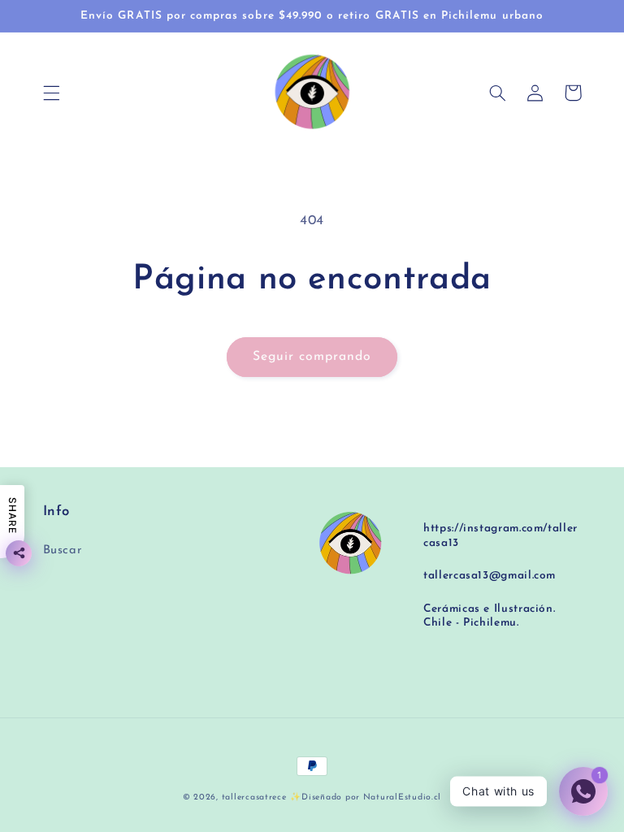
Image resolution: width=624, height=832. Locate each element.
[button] (51, 92)
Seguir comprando (312, 356)
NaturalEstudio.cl (402, 797)
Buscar (63, 550)
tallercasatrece (254, 797)
